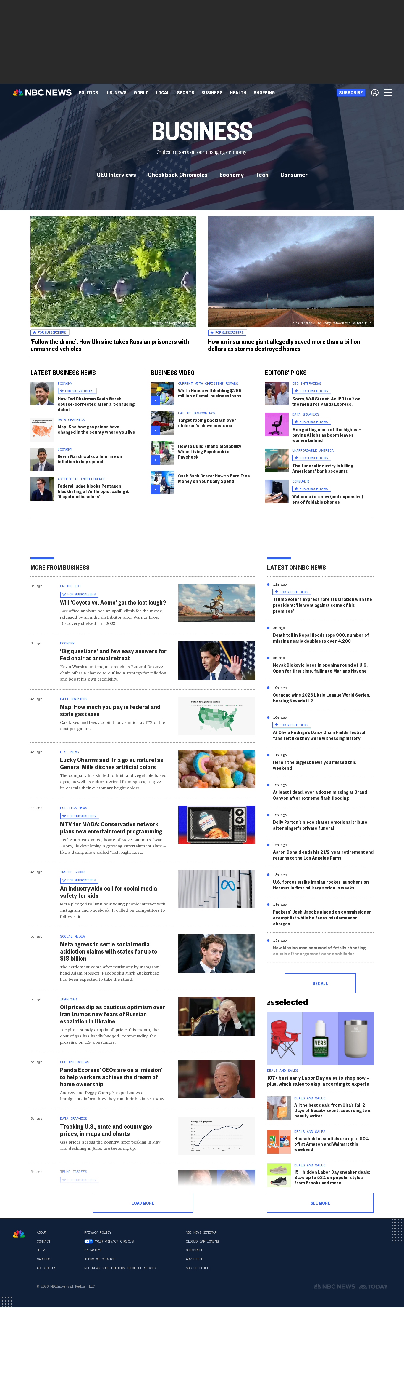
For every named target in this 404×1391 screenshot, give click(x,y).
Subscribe (194, 1250)
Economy (231, 174)
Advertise (194, 1259)
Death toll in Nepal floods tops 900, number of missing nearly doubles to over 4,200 (321, 638)
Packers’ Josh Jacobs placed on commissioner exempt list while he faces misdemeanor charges (322, 917)
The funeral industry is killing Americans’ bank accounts (322, 468)
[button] (163, 92)
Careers (43, 1259)
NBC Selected (197, 1268)
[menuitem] (88, 92)
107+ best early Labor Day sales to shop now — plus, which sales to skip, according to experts (318, 1080)
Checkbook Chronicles (178, 174)
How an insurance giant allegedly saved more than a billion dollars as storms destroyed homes (284, 344)
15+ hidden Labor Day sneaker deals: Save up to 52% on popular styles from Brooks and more (332, 1177)
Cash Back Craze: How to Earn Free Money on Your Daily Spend (214, 478)
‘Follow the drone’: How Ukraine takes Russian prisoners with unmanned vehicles (109, 344)
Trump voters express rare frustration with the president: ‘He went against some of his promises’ (322, 605)
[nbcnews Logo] (19, 1234)
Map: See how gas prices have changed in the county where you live (96, 429)
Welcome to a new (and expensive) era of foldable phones (327, 499)
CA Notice (93, 1250)
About (41, 1232)
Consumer (294, 174)
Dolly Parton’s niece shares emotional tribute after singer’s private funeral (320, 825)
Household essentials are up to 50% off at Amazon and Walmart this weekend (331, 1143)
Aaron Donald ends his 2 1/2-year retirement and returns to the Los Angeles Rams (323, 855)
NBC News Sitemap (201, 1232)
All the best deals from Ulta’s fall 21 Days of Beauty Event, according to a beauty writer (332, 1110)
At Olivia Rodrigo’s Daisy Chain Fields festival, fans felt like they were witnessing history (319, 735)
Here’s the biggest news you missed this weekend (314, 765)
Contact (43, 1241)
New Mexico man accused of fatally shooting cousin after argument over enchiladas (319, 950)
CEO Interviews (116, 174)
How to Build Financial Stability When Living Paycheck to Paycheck (209, 451)
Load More (143, 1202)
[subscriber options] (375, 92)
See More (320, 1202)
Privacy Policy (97, 1232)
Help (40, 1250)
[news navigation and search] (389, 92)
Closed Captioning (202, 1241)
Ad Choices (46, 1268)
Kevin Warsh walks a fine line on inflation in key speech (90, 458)
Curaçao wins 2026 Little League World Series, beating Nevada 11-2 (321, 697)
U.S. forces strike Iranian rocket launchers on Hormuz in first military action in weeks (321, 885)
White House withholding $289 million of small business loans (210, 393)
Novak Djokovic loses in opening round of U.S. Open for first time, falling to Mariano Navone (320, 668)
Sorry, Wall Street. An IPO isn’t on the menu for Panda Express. (326, 401)
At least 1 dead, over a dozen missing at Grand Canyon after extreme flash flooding (320, 795)
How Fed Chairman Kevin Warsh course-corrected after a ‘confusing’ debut (97, 403)
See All (320, 983)
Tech (262, 174)
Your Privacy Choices (114, 1241)
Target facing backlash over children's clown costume (207, 422)
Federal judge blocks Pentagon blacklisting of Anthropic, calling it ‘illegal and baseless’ (93, 491)
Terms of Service (99, 1259)
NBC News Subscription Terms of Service (120, 1268)
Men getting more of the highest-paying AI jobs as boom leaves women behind (326, 434)
